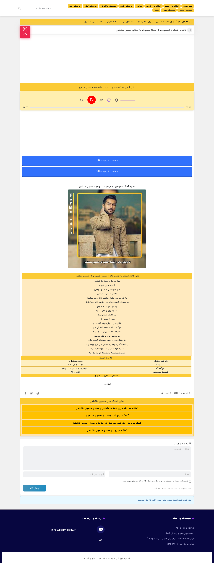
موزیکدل (107, 383)
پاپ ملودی (187, 6)
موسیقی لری (75, 6)
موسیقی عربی (169, 10)
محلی (156, 10)
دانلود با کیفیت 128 (107, 160)
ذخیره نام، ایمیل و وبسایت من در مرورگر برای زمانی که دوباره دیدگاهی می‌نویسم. (155, 481)
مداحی (139, 6)
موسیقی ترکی (91, 6)
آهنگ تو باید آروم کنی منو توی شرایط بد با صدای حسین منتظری (107, 423)
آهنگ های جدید (172, 6)
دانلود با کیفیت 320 (107, 171)
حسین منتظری (155, 21)
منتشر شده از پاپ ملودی (106, 375)
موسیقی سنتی (185, 10)
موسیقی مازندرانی (108, 6)
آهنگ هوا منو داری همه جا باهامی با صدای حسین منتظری (107, 408)
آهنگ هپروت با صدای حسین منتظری (107, 430)
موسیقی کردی (126, 6)
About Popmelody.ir (185, 528)
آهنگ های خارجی (153, 6)
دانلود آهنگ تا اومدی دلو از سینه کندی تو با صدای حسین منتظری (151, 30)
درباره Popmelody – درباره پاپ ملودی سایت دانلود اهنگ (170, 538)
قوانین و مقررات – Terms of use (179, 544)
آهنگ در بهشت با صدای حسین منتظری (107, 415)
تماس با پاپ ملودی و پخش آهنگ (179, 533)
